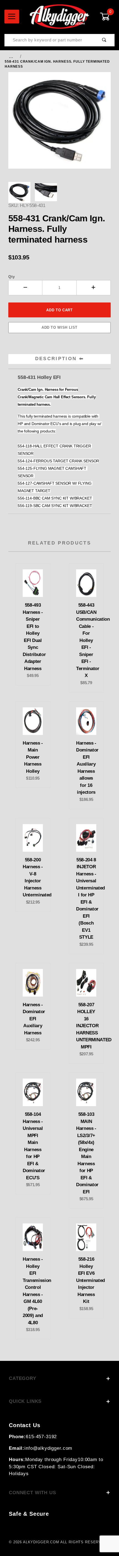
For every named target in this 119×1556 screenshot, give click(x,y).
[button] (19, 192)
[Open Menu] (11, 16)
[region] (59, 192)
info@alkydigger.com (48, 1448)
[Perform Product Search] (104, 40)
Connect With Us (32, 1492)
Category (22, 1378)
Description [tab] (56, 358)
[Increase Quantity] (94, 287)
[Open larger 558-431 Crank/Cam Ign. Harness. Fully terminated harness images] (59, 124)
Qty (11, 277)
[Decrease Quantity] (25, 287)
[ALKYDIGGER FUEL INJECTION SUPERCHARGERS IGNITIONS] (59, 16)
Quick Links (25, 1401)
